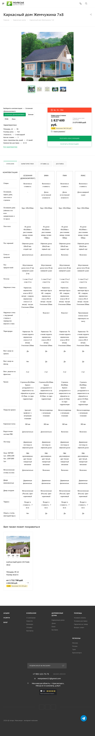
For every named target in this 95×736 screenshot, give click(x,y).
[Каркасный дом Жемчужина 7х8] (47, 56)
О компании (30, 618)
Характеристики (27, 164)
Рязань (75, 646)
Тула (74, 649)
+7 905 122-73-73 (41, 674)
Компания (31, 613)
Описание (10, 164)
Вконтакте (41, 706)
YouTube (47, 706)
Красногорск (77, 653)
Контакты (29, 631)
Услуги (6, 618)
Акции (6, 613)
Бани (53, 627)
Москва (75, 643)
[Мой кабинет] (92, 4)
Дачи (54, 623)
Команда (29, 624)
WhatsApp (53, 706)
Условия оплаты (80, 618)
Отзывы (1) (45, 164)
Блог (5, 622)
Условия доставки (80, 621)
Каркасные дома (58, 620)
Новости (29, 621)
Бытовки (55, 630)
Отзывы (29, 628)
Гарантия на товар (81, 624)
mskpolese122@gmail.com (49, 678)
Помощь (78, 613)
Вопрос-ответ (79, 628)
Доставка (60, 164)
